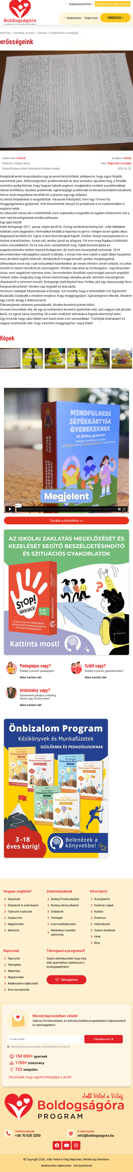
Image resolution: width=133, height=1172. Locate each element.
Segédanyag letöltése (80, 4)
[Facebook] (57, 1145)
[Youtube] (66, 1145)
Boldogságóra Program (20, 12)
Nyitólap (5, 33)
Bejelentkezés (74, 17)
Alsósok (127, 158)
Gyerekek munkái (24, 33)
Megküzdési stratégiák (119, 163)
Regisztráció (91, 17)
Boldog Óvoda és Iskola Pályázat (113, 4)
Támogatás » (115, 18)
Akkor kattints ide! (31, 677)
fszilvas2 (21, 158)
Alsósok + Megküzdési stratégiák (58, 33)
